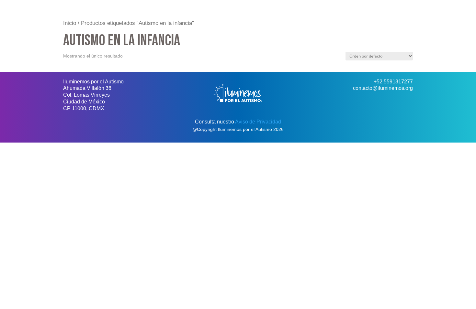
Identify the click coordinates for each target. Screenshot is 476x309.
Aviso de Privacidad (258, 121)
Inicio (69, 23)
